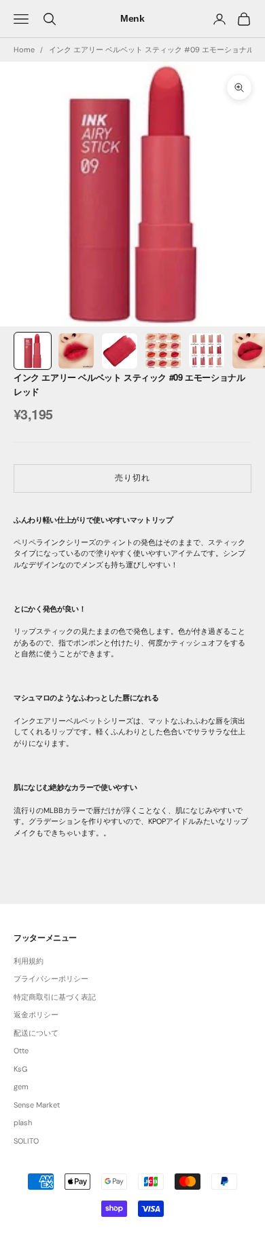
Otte (21, 1050)
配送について (36, 1033)
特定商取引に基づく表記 (55, 997)
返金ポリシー (36, 1014)
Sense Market (37, 1105)
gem (21, 1086)
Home (24, 49)
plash (23, 1122)
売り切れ (132, 477)
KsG (20, 1069)
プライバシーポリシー (51, 978)
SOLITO (26, 1141)
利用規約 (28, 961)
